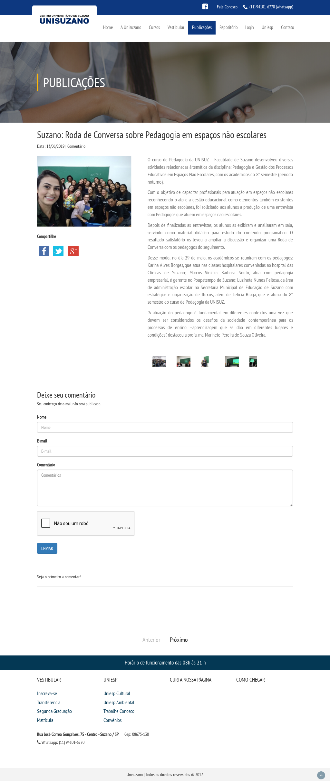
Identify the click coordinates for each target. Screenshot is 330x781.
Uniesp (267, 27)
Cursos (154, 27)
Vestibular (176, 27)
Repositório (228, 27)
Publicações (202, 27)
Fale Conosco (227, 7)
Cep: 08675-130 (136, 734)
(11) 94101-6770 (262, 7)
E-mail (42, 441)
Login (249, 27)
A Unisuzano (131, 27)
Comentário (46, 465)
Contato (287, 27)
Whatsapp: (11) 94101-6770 (62, 742)
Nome (41, 417)
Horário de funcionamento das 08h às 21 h (165, 662)
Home (108, 27)
